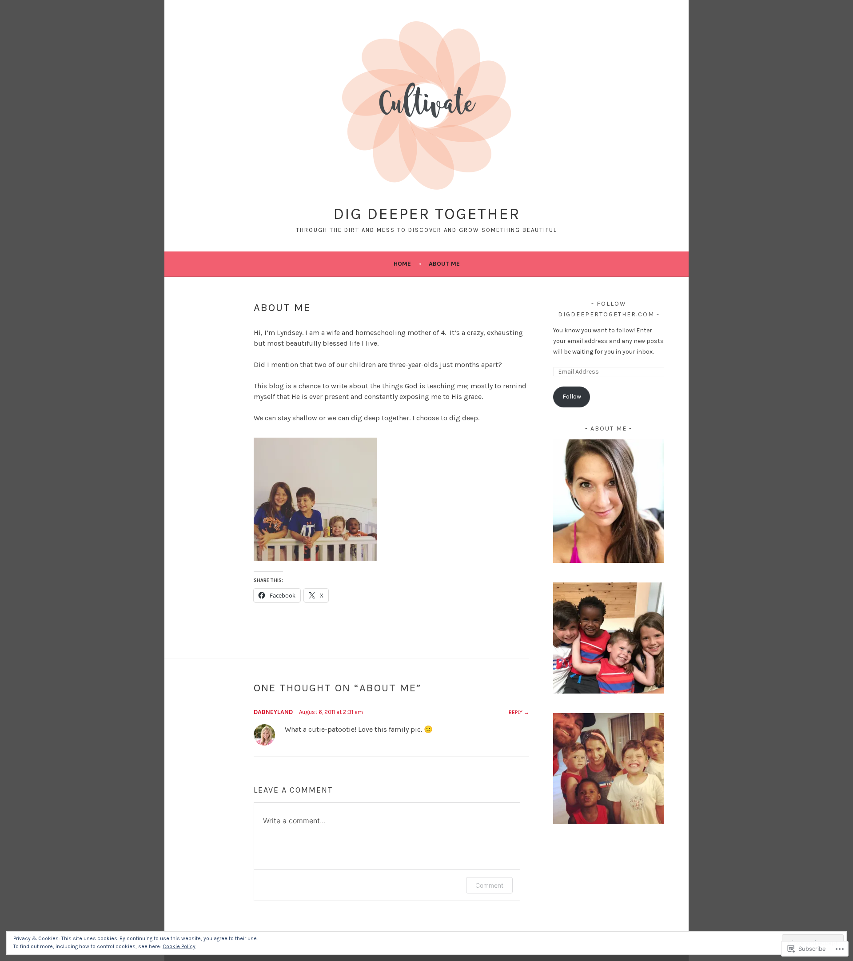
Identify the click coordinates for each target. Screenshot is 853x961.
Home (402, 263)
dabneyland (273, 712)
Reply (515, 712)
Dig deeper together (426, 213)
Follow (571, 396)
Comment (489, 885)
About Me (444, 263)
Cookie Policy (179, 946)
